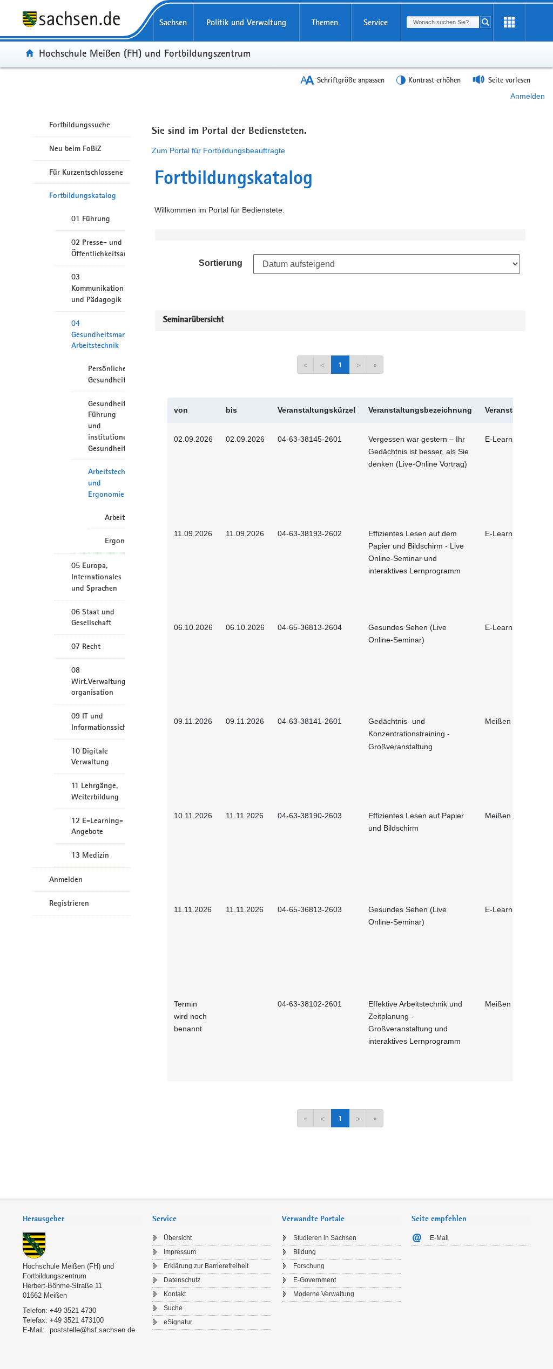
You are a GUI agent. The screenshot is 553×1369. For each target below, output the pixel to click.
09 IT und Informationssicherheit (98, 721)
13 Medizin (90, 855)
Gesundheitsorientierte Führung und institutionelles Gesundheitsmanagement (106, 426)
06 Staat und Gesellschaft (92, 617)
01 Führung (90, 218)
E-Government (314, 1280)
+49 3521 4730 (73, 1310)
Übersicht (178, 1238)
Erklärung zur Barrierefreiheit (206, 1266)
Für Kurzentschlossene (86, 172)
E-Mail (439, 1238)
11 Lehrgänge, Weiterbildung (95, 791)
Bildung (304, 1252)
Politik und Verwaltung (246, 22)
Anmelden (527, 96)
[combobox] (443, 22)
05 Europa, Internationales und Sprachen (96, 576)
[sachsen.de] (82, 26)
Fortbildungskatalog (82, 195)
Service (375, 22)
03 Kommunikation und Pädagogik (97, 288)
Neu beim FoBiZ (75, 148)
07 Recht (85, 646)
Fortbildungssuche (79, 124)
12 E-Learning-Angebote (97, 826)
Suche (173, 1308)
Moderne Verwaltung (323, 1294)
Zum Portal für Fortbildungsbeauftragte (218, 150)
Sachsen (173, 22)
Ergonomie (115, 540)
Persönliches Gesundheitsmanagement (106, 374)
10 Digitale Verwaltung (90, 756)
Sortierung (220, 263)
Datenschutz (182, 1280)
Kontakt (175, 1294)
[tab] (82, 1220)
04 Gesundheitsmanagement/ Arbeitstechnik (98, 334)
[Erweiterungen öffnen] (509, 23)
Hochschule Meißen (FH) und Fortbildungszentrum (145, 52)
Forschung (309, 1266)
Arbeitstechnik (115, 517)
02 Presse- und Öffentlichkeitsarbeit (98, 247)
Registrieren (69, 903)
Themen (325, 22)
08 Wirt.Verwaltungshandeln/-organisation (98, 681)
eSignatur (178, 1322)
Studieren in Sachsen (324, 1238)
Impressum (180, 1252)
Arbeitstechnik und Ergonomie (106, 483)
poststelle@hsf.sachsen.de (92, 1330)
